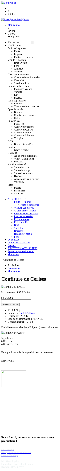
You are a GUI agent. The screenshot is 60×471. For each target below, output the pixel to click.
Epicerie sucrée (15, 109)
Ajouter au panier (10, 304)
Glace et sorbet (21, 150)
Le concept (13, 239)
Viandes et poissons (24, 207)
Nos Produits (14, 45)
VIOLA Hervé (28, 313)
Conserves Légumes (24, 135)
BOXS (17, 225)
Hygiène (18, 176)
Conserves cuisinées (24, 126)
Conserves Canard (23, 129)
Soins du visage (22, 170)
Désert (17, 187)
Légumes (18, 54)
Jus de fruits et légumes (25, 155)
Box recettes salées (23, 144)
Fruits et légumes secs (25, 57)
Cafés (17, 118)
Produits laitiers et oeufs (26, 213)
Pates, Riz (19, 123)
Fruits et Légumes (17, 48)
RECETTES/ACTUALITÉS (22, 248)
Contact (12, 245)
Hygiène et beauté (17, 164)
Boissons (12, 152)
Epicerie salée (15, 121)
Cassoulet (19, 80)
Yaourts (18, 91)
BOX (10, 141)
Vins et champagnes (24, 158)
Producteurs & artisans (19, 242)
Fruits (17, 51)
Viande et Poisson (17, 60)
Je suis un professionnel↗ (21, 251)
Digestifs (18, 161)
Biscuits (18, 112)
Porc (16, 65)
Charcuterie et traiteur (18, 74)
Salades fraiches (22, 83)
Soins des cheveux (23, 173)
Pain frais (19, 103)
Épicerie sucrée (21, 219)
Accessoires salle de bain (26, 179)
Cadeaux (18, 193)
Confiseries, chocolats (25, 115)
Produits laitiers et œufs (19, 86)
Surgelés (18, 228)
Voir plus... (19, 138)
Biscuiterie (19, 190)
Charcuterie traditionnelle (27, 77)
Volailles (18, 71)
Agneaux (18, 68)
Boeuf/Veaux (20, 62)
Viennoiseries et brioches (26, 106)
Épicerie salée (21, 222)
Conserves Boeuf (23, 132)
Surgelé (11, 147)
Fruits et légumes (22, 201)
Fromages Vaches (23, 89)
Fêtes (10, 184)
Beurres (18, 97)
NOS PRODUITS (17, 199)
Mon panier (13, 254)
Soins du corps (21, 167)
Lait (16, 94)
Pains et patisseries (17, 100)
